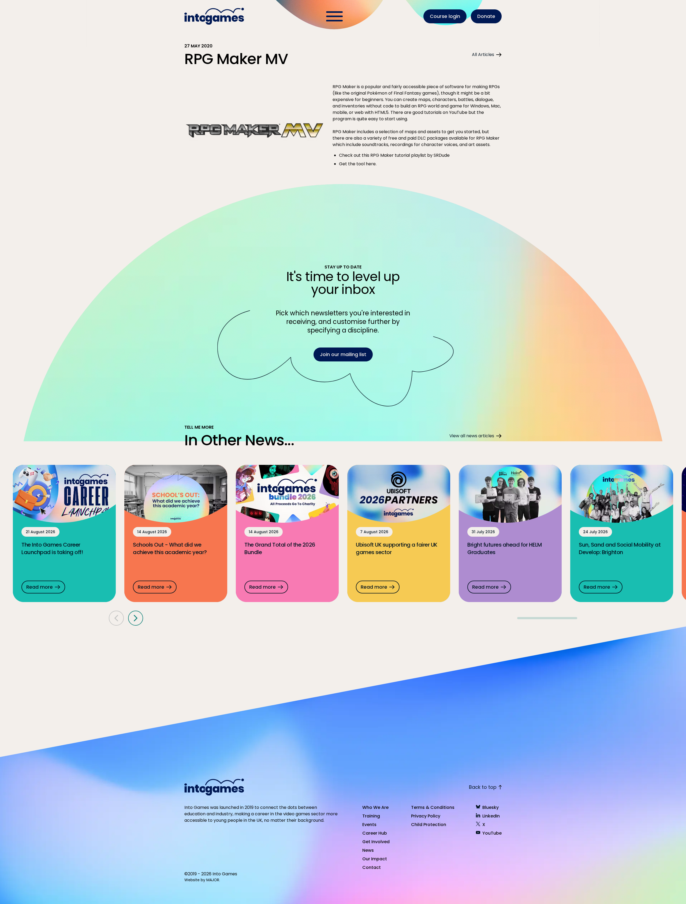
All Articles (483, 54)
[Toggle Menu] (334, 16)
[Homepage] (214, 16)
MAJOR (212, 880)
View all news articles (471, 436)
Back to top (483, 787)
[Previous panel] (116, 618)
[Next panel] (135, 618)
